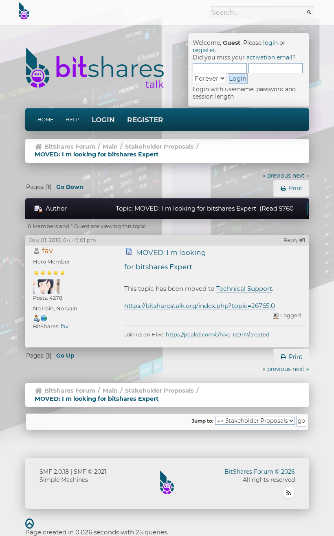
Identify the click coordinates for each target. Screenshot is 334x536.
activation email (269, 57)
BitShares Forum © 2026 (259, 471)
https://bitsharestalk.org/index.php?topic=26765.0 (199, 306)
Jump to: (202, 421)
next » (300, 175)
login (270, 42)
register (204, 50)
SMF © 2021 (90, 471)
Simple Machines (64, 479)
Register (145, 120)
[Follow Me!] (44, 318)
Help (72, 119)
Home (45, 119)
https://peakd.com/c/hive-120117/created (218, 334)
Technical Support (244, 288)
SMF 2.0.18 (54, 471)
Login (103, 120)
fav (47, 250)
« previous (277, 175)
